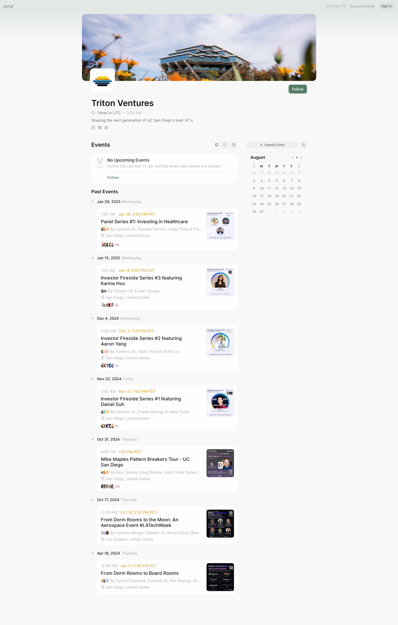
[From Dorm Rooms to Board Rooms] (167, 577)
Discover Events (362, 6)
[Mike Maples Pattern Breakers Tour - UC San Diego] (167, 468)
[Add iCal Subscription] (303, 144)
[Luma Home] (9, 6)
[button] (167, 229)
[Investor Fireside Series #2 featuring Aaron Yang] (167, 347)
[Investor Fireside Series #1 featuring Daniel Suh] (167, 408)
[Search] (233, 144)
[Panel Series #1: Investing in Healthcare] (167, 229)
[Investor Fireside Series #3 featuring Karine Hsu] (167, 287)
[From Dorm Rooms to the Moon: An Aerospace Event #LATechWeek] (167, 526)
